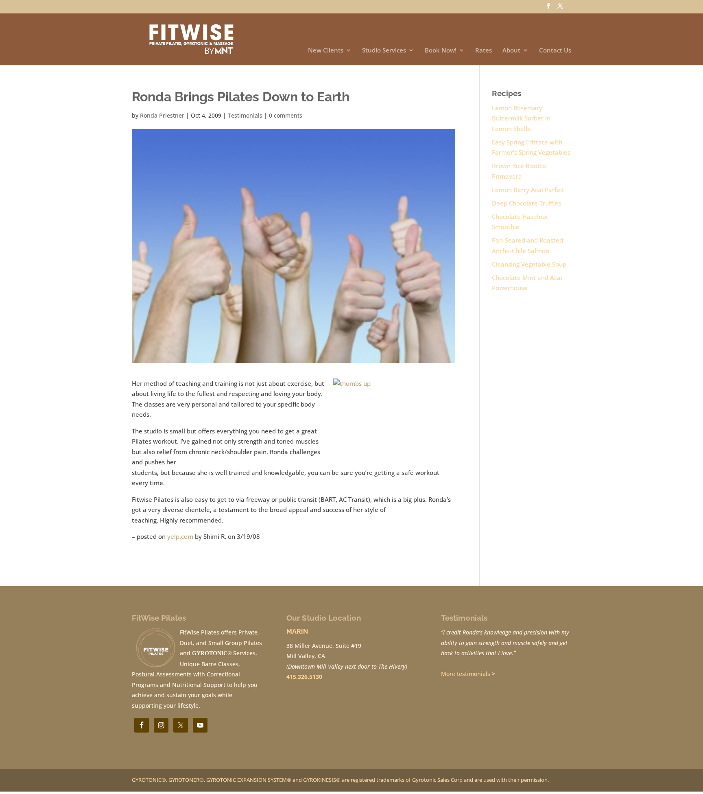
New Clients (325, 50)
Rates (483, 50)
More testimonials (465, 674)
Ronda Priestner (162, 115)
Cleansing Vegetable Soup (529, 264)
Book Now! (440, 50)
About (511, 50)
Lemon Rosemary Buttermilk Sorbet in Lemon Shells (521, 118)
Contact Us (555, 50)
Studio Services (384, 50)
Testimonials (245, 115)
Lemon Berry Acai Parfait (528, 190)
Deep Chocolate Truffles (526, 203)
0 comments (285, 115)
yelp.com (180, 536)
